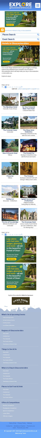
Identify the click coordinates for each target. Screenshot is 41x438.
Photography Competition (10, 408)
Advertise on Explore (19, 426)
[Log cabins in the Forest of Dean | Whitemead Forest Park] (20, 19)
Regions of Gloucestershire (12, 330)
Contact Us (9, 426)
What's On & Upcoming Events (13, 314)
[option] (20, 301)
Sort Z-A (36, 89)
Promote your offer (22, 428)
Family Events (6, 323)
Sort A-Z (30, 89)
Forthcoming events (8, 317)
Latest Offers (6, 413)
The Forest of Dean (8, 341)
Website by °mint (20, 433)
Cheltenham (6, 336)
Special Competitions (8, 410)
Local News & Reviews (8, 325)
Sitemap (29, 423)
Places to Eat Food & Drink (12, 386)
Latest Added (22, 89)
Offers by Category (8, 416)
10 (20, 87)
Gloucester (6, 333)
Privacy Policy (22, 423)
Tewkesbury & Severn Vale (10, 344)
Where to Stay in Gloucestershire (22, 30)
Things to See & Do (9, 349)
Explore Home (7, 30)
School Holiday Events (9, 320)
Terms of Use (12, 423)
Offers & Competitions (11, 402)
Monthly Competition (8, 405)
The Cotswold (6, 339)
